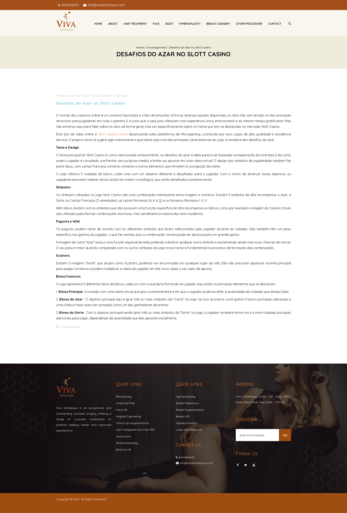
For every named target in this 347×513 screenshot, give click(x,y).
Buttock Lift (123, 449)
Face (156, 24)
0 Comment (104, 95)
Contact (274, 24)
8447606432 (70, 5)
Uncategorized (156, 47)
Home (98, 24)
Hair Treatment (135, 24)
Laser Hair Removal (189, 429)
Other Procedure (249, 24)
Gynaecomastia (186, 423)
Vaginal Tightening (128, 416)
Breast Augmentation (190, 410)
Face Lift (121, 410)
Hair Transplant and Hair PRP (135, 429)
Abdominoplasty (127, 443)
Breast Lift (182, 416)
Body (169, 24)
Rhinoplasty (124, 396)
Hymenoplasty (189, 24)
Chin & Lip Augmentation (132, 423)
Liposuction (123, 436)
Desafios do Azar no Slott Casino (190, 47)
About (113, 24)
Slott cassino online (113, 134)
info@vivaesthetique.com (106, 5)
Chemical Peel (125, 403)
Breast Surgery (218, 24)
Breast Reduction (187, 403)
